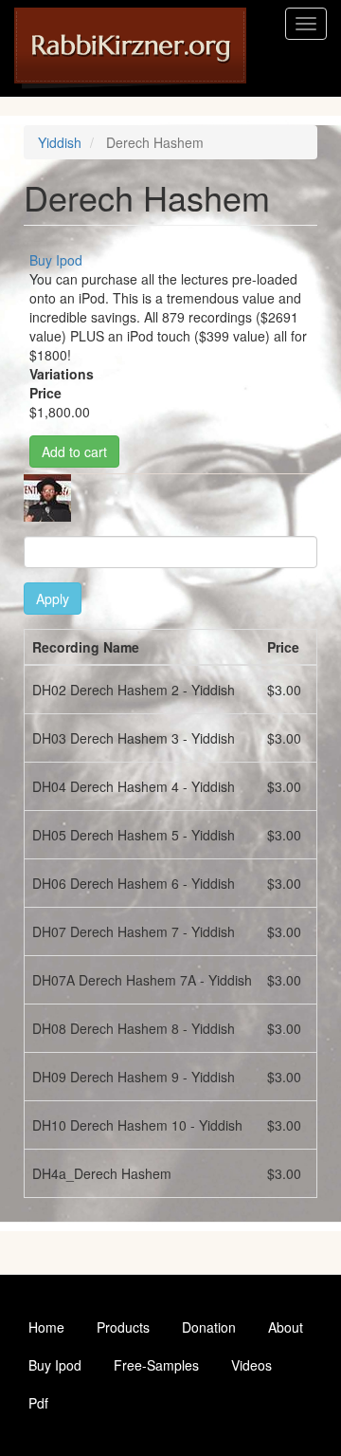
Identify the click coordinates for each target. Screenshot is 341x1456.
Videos (251, 1364)
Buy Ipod (55, 259)
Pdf (38, 1402)
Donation (209, 1327)
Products (123, 1327)
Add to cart (74, 451)
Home (46, 1327)
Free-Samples (156, 1364)
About (285, 1327)
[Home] (130, 48)
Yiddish (59, 142)
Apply (52, 598)
